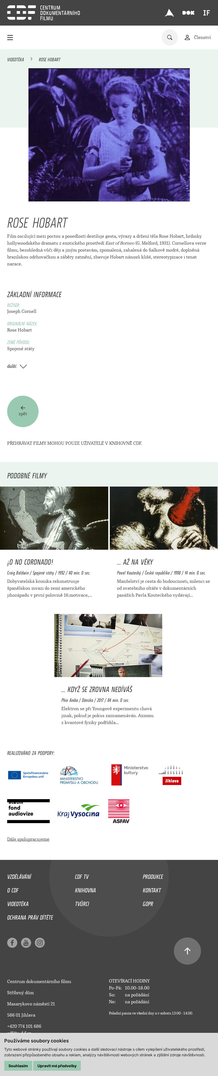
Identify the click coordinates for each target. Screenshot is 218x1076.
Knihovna (85, 889)
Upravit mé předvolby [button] (57, 1065)
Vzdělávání (19, 875)
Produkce (153, 875)
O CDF (12, 889)
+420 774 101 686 (24, 1026)
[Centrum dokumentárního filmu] (21, 12)
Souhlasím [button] (18, 1065)
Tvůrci (82, 902)
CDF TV (82, 875)
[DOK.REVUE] (188, 13)
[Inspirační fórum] (206, 13)
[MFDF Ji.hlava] (169, 12)
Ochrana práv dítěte (30, 916)
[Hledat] (170, 37)
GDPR (148, 902)
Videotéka (15, 58)
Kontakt (152, 889)
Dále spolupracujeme (28, 839)
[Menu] (10, 37)
